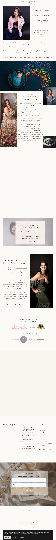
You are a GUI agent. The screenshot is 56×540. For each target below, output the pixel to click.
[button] (52, 2)
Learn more (40, 533)
